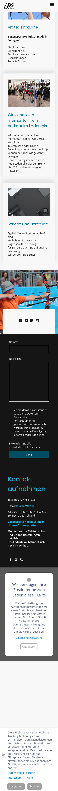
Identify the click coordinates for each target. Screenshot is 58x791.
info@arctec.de (25, 506)
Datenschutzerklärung (29, 638)
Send (29, 455)
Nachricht (15, 359)
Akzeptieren (29, 646)
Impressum (15, 777)
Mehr (30, 777)
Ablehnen (34, 786)
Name (13, 342)
